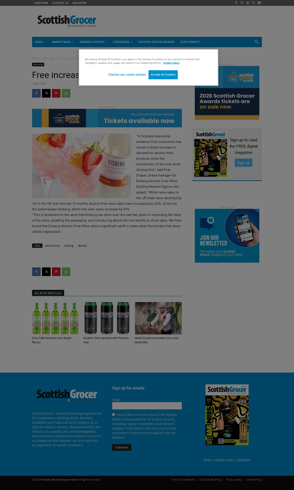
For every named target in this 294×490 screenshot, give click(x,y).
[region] (148, 67)
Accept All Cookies (163, 74)
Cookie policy (171, 62)
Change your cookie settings (127, 74)
